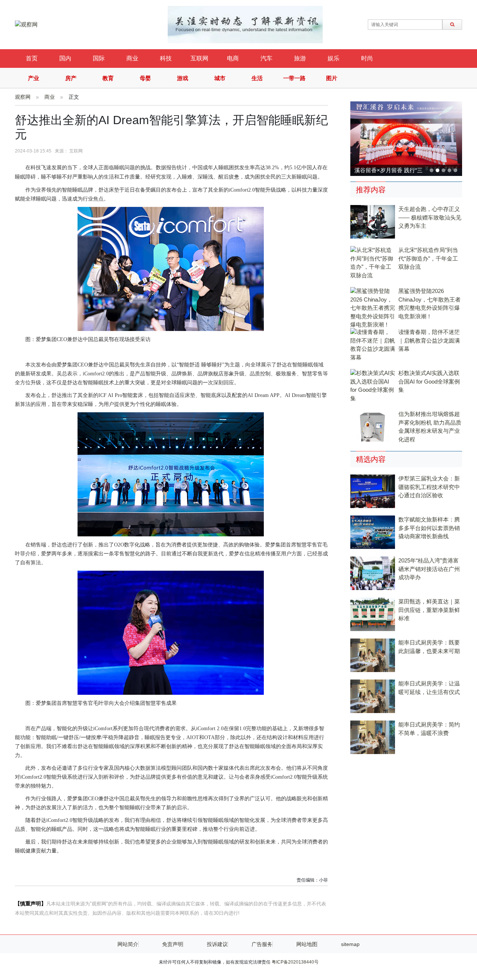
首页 (32, 58)
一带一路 (294, 78)
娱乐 (333, 58)
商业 (132, 58)
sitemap (350, 944)
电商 (233, 58)
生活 (257, 78)
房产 (70, 78)
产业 (33, 78)
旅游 (300, 58)
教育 (108, 78)
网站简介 (127, 944)
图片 (331, 78)
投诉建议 (217, 944)
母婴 (145, 78)
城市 (219, 78)
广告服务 (262, 944)
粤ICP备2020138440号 (295, 962)
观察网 (23, 97)
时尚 (367, 58)
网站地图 (306, 944)
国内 (65, 58)
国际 (99, 58)
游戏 (182, 78)
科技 (166, 58)
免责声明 (172, 944)
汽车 (266, 58)
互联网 (199, 58)
